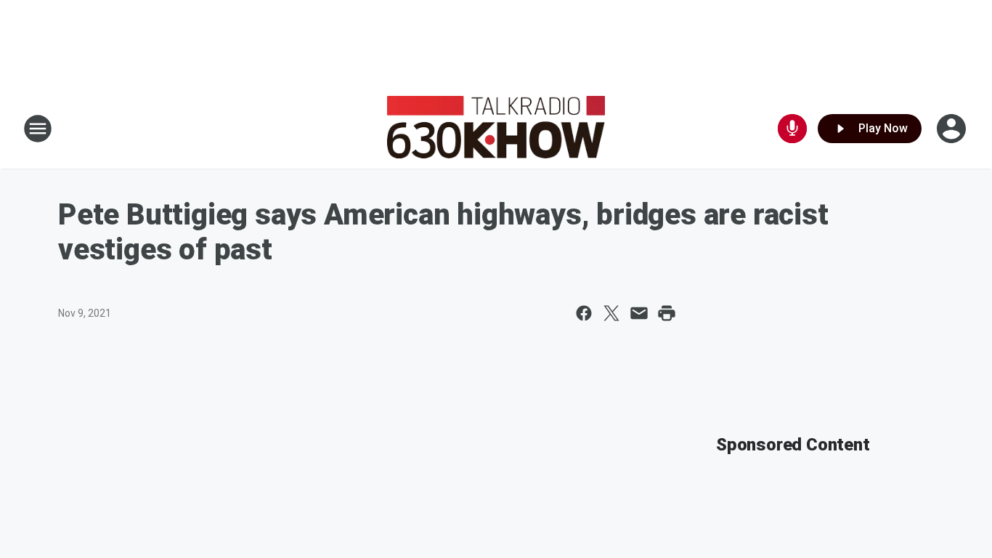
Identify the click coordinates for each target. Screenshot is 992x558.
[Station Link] (496, 128)
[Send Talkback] (792, 128)
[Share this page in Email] (639, 313)
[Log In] (953, 128)
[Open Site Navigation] (37, 128)
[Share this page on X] (611, 313)
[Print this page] (666, 313)
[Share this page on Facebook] (584, 313)
